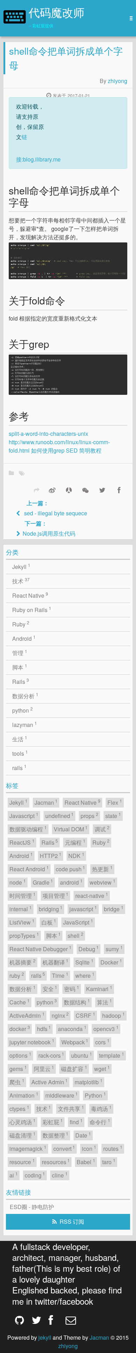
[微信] (85, 489)
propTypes (24, 935)
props (89, 815)
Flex (114, 802)
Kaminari (99, 988)
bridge (113, 908)
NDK (76, 855)
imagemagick (27, 1148)
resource (22, 1161)
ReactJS (22, 842)
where (85, 975)
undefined (59, 815)
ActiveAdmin (27, 1015)
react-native (91, 895)
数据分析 (25, 695)
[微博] (52, 489)
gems (18, 1068)
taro (108, 1161)
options (20, 1055)
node (17, 882)
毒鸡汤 (101, 1108)
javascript (83, 908)
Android (24, 638)
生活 (19, 738)
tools (20, 753)
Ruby (20, 623)
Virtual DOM (71, 828)
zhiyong (117, 81)
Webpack (75, 1041)
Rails (20, 681)
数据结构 (77, 1001)
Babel (86, 1161)
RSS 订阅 (72, 1221)
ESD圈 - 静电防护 (32, 1207)
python (22, 710)
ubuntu (81, 1055)
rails (19, 767)
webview (102, 882)
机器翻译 (56, 961)
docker (19, 1028)
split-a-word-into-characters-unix (48, 434)
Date (83, 1135)
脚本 (19, 666)
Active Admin (49, 1081)
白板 (48, 922)
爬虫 (16, 1081)
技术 (21, 580)
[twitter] (35, 1319)
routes (112, 1148)
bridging (51, 908)
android (71, 882)
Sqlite (84, 961)
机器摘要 (22, 961)
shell (75, 935)
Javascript (23, 815)
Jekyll (21, 566)
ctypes (19, 1108)
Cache (19, 1001)
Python (95, 1095)
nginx (60, 1015)
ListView (22, 922)
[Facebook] (119, 489)
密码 (71, 988)
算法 (104, 1001)
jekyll (44, 1337)
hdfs (44, 1028)
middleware (61, 1095)
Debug (88, 948)
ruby (16, 975)
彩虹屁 (53, 1121)
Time (60, 975)
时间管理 (22, 895)
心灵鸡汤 (22, 1121)
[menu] (129, 18)
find (76, 1121)
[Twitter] (102, 489)
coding (35, 1174)
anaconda (72, 1028)
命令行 (100, 1121)
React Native (30, 595)
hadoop (113, 1015)
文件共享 (71, 1108)
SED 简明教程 (83, 450)
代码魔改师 (56, 14)
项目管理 (56, 895)
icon (89, 1148)
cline (60, 1174)
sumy (114, 948)
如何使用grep (48, 450)
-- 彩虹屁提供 (41, 25)
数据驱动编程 (28, 828)
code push (70, 868)
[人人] (68, 489)
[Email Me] (68, 1319)
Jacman (46, 802)
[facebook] (51, 1319)
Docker (111, 961)
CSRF (85, 1015)
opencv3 (106, 1028)
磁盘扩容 (74, 1068)
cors (102, 1041)
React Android (29, 868)
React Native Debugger (40, 948)
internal (20, 908)
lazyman (24, 724)
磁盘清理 (22, 1135)
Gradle (43, 882)
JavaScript (78, 922)
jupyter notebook (31, 1041)
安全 (50, 988)
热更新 (102, 868)
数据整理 (56, 1135)
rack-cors (51, 1055)
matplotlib (89, 1081)
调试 (102, 828)
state (113, 815)
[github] (18, 1319)
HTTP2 (51, 855)
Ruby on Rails (31, 609)
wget (102, 1068)
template (111, 1055)
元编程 (75, 842)
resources (56, 1161)
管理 (19, 652)
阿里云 (44, 1068)
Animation (23, 1095)
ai (13, 1174)
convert (64, 1148)
